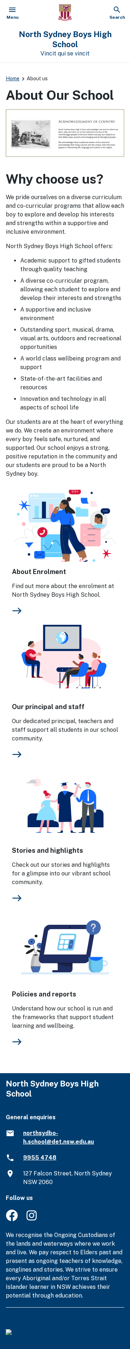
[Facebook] (12, 1219)
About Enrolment (39, 571)
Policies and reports (44, 994)
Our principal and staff (48, 707)
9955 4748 (39, 1157)
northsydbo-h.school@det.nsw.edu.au (58, 1137)
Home (13, 78)
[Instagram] (32, 1219)
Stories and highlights (47, 850)
